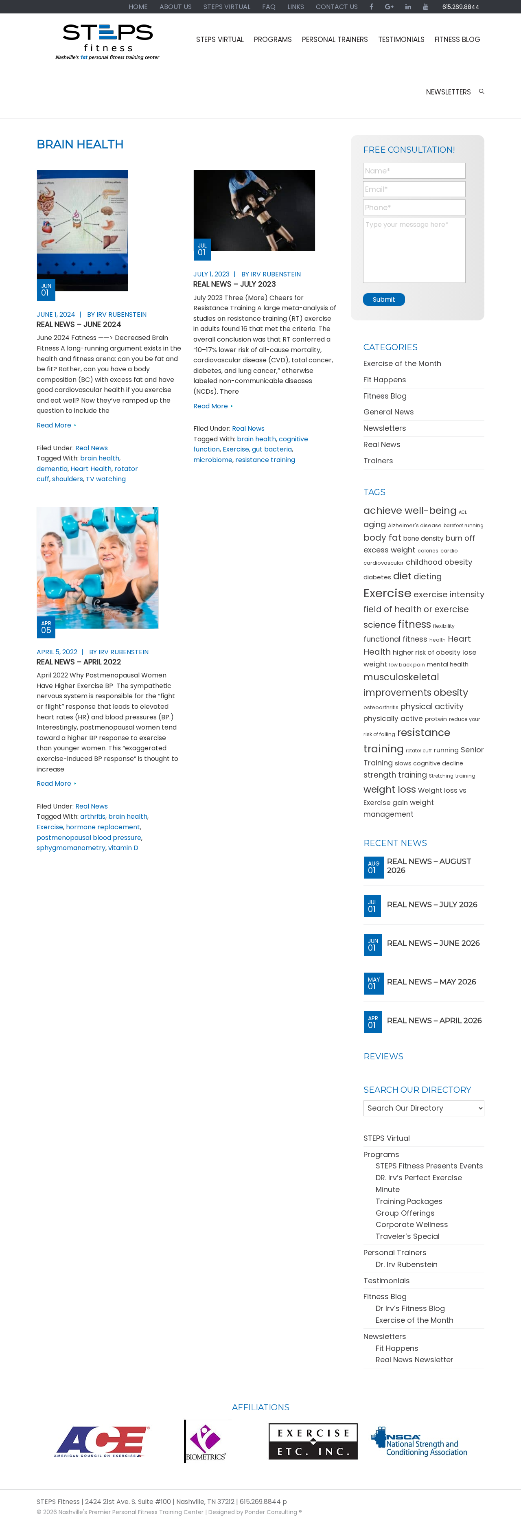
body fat (382, 538)
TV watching (106, 479)
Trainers (378, 461)
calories (428, 550)
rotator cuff (419, 750)
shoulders (67, 479)
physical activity (432, 706)
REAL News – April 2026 (434, 1020)
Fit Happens (384, 380)
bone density (423, 538)
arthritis (92, 816)
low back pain (407, 664)
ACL (463, 512)
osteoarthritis (380, 707)
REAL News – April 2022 (79, 662)
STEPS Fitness (108, 46)
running (446, 750)
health (437, 639)
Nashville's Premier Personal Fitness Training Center (131, 1512)
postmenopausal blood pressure (89, 837)
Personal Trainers (395, 1252)
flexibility (444, 625)
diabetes (377, 577)
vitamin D (123, 848)
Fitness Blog (385, 396)
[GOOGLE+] (389, 6)
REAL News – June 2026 (433, 943)
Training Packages (409, 1201)
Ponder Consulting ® (273, 1512)
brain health (99, 458)
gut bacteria (272, 449)
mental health (447, 664)
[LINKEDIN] (408, 6)
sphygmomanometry (71, 848)
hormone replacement (103, 827)
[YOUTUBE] (425, 6)
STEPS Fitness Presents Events (429, 1166)
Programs (381, 1154)
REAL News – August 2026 (429, 866)
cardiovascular (383, 563)
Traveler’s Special (408, 1236)
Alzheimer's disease (415, 525)
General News (388, 412)
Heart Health (91, 468)
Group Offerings (405, 1213)
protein (436, 718)
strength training (395, 774)
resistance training (265, 460)
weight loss (389, 789)
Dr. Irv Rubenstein (407, 1264)
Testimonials (386, 1281)
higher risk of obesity (426, 652)
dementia (52, 468)
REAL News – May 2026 (431, 981)
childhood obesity (439, 562)
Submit (384, 299)
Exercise (236, 449)
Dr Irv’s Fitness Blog (410, 1308)
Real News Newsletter (414, 1359)
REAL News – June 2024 (79, 324)
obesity (450, 692)
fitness (414, 624)
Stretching (441, 776)
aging (374, 524)
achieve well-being (410, 510)
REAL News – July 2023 (234, 284)
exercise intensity (449, 594)
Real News (91, 448)
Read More (54, 425)
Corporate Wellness (412, 1224)
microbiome (212, 460)
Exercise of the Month (402, 363)
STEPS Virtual (386, 1138)
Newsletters (384, 428)
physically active (393, 718)
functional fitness (395, 639)
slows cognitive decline (429, 763)
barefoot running (464, 525)
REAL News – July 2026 (432, 904)
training (465, 775)
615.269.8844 (460, 7)
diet (402, 576)
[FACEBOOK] (371, 6)
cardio (449, 551)
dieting (428, 576)
